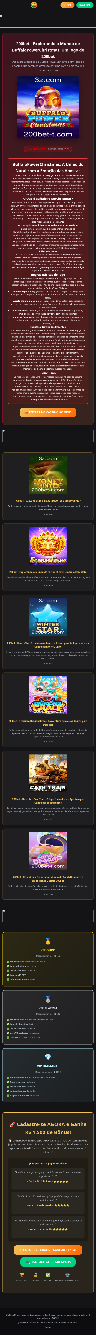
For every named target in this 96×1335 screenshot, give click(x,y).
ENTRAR (68, 5)
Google (48, 1327)
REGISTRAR (84, 5)
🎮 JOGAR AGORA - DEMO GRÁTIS (48, 1262)
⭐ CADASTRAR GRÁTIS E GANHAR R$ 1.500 (48, 1250)
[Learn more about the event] (48, 21)
